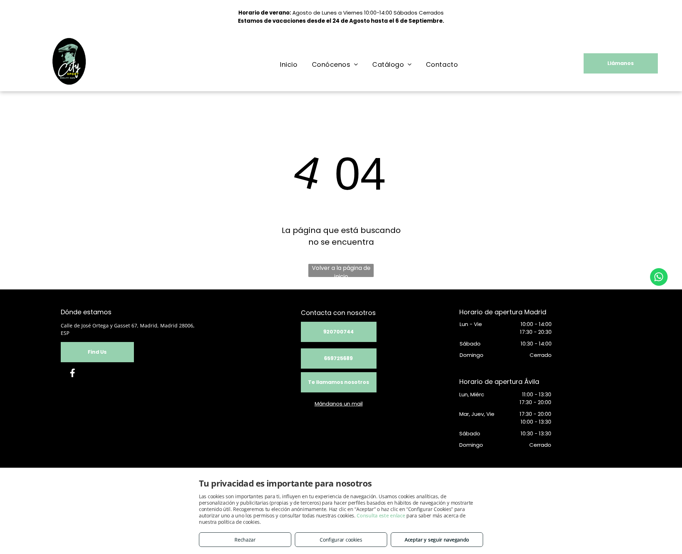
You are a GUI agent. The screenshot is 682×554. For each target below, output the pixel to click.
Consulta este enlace (381, 515)
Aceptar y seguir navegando (437, 539)
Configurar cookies (341, 539)
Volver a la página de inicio (341, 270)
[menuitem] (288, 64)
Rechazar (245, 539)
